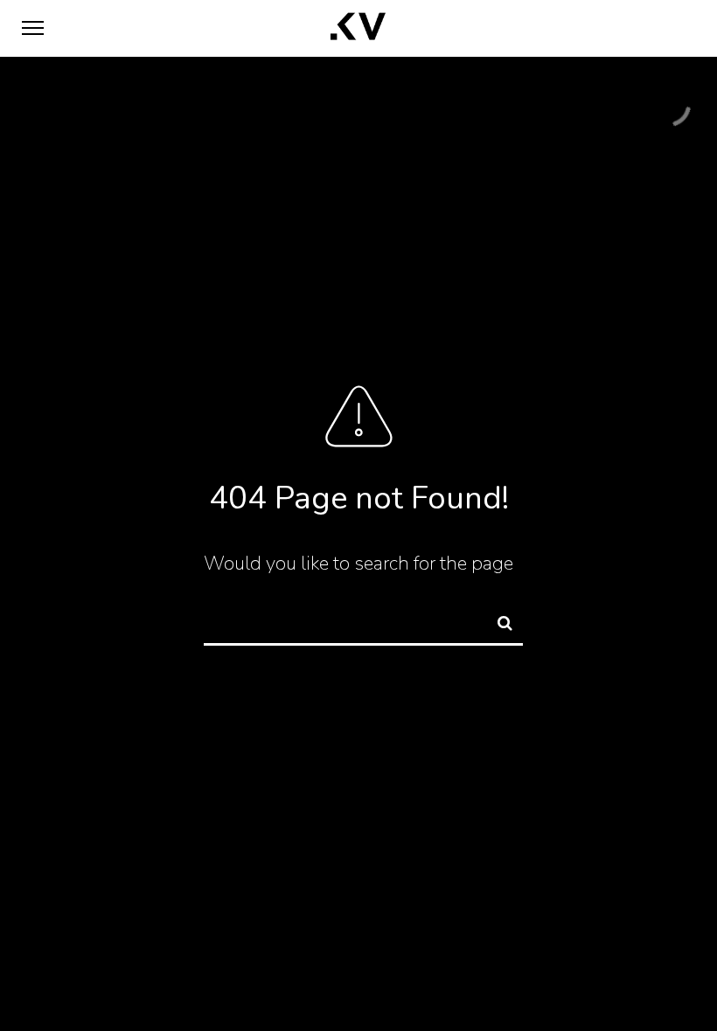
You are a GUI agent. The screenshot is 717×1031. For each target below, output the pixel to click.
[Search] (497, 620)
